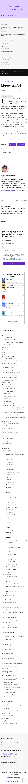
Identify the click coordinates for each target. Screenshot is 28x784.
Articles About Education (10, 405)
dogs (16, 149)
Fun (2, 748)
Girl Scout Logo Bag (10, 494)
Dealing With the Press (9, 658)
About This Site (5, 333)
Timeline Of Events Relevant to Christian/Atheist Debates (15, 726)
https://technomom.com (10, 190)
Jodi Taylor (7, 313)
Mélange (8, 517)
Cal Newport (5, 291)
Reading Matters (7, 598)
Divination (6, 661)
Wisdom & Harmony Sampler (13, 547)
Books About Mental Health (11, 365)
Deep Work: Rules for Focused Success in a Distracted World (13, 288)
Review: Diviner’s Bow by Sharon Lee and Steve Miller (13, 34)
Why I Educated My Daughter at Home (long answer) (15, 418)
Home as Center (6, 382)
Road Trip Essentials (21, 199)
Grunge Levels (7, 393)
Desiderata (7, 610)
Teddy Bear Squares (10, 530)
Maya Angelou (8, 622)
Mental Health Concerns (9, 363)
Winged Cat (8, 545)
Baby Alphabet (9, 462)
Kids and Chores (8, 386)
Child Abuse (6, 425)
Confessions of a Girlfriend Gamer (11, 656)
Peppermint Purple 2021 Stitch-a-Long (15, 583)
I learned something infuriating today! (10, 41)
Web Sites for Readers (10, 632)
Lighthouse (8, 581)
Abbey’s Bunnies (10, 459)
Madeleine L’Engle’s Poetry (11, 620)
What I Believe (5, 718)
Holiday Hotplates (10, 502)
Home (17, 753)
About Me (6, 335)
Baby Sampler (9, 464)
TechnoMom (14, 6)
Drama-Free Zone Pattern (11, 554)
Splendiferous (9, 525)
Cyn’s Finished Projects (10, 450)
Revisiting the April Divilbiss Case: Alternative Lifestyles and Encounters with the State (14, 704)
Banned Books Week (8, 653)
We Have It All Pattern (11, 569)
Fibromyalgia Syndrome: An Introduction (14, 360)
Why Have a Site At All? (9, 344)
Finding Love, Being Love (9, 692)
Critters (3, 81)
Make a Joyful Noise (10, 510)
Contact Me (5, 347)
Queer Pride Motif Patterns (12, 562)
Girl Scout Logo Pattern (11, 557)
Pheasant (8, 520)
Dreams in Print (8, 644)
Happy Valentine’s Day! (7, 51)
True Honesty (7, 713)
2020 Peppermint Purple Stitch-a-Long (15, 452)
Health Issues (5, 354)
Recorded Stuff (8, 443)
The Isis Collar (8, 279)
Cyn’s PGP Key (5, 349)
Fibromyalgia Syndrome (9, 356)
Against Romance (8, 673)
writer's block (7, 152)
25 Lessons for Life (9, 599)
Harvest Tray (9, 500)
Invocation (7, 615)
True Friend (8, 537)
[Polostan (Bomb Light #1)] (3, 299)
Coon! (3, 745)
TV (11, 748)
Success (8, 527)
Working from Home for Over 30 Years (14, 342)
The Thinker (8, 532)
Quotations (6, 593)
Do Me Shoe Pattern (10, 552)
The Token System (9, 391)
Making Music (8, 441)
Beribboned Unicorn (10, 467)
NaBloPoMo (10, 81)
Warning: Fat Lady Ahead (9, 430)
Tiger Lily (8, 535)
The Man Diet (6, 708)
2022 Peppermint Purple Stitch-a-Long (15, 457)
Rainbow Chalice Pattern (11, 564)
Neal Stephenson (8, 297)
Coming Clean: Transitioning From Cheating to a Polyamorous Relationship (15, 678)
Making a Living (8, 337)
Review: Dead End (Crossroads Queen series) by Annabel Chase (13, 28)
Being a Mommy (7, 384)
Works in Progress (9, 574)
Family (7, 753)
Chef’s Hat (8, 479)
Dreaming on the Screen (10, 641)
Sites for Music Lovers (10, 446)
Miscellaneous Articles (7, 649)
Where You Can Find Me (10, 339)
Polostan (7, 296)
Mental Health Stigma (9, 370)
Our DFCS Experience (10, 388)
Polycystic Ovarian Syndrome (10, 377)
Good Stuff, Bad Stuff (8, 757)
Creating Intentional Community (11, 684)
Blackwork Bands (10, 469)
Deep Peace (8, 578)
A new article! (4, 62)
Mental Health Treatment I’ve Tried (12, 372)
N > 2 (5, 699)
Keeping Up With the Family (10, 396)
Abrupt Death (7, 651)
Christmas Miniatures (11, 482)
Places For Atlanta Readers (11, 627)
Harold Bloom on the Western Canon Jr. (14, 612)
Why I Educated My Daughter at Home (12, 403)
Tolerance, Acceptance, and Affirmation (13, 710)
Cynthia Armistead (5, 89)
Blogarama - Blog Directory (14, 777)
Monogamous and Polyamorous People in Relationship (13, 695)
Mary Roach (8, 307)
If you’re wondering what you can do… (10, 57)
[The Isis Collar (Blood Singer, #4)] (3, 282)
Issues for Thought (6, 421)
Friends (4, 352)
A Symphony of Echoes (11, 312)
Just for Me (4, 435)
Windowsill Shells (10, 542)
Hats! (7, 199)
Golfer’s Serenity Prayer (11, 497)
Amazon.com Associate (10, 602)
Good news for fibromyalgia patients (10, 22)
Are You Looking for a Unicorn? (11, 675)
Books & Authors (9, 604)
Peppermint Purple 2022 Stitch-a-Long (15, 586)
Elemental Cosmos (10, 484)
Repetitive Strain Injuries (9, 380)
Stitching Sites (8, 572)
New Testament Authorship (11, 723)
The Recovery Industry (9, 428)
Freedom (8, 492)
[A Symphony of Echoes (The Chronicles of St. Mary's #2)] (3, 315)
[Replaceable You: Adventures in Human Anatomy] (3, 306)
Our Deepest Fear (9, 625)
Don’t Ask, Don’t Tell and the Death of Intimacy (14, 689)
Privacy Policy (5, 668)
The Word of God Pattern (11, 567)
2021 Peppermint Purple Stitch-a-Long (15, 454)
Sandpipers (8, 522)
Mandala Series (9, 512)
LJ (6, 742)
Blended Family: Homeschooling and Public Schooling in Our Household (15, 408)
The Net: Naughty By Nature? (10, 666)
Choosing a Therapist (10, 367)
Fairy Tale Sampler (10, 489)
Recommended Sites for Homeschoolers (14, 412)
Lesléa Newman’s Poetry (10, 617)
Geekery (12, 753)
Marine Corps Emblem (11, 515)
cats (10, 149)
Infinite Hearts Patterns (11, 559)
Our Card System (7, 401)
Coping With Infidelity (9, 682)
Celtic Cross (9, 477)
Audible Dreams (8, 639)
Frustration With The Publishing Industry (13, 663)
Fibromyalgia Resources (10, 358)
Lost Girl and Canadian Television (11, 750)
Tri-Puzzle (8, 588)
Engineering (8, 487)
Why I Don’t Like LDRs (9, 715)
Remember (7, 630)
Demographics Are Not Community (12, 687)
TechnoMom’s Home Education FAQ (13, 414)
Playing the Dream (9, 646)
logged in (11, 208)
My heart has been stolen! (9, 762)
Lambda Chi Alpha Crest (11, 507)
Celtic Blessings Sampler (11, 576)
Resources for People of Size (11, 432)
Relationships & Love (7, 671)
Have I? (3, 46)
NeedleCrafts (7, 448)
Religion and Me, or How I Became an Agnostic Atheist (14, 720)
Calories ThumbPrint (10, 474)
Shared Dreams (7, 635)
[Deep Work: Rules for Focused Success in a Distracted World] (3, 288)
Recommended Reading (9, 701)
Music (5, 436)
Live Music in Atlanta (9, 438)
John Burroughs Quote (11, 504)
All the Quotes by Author (10, 595)
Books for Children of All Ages (12, 607)
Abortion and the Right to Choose (11, 423)
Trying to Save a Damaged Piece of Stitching (16, 540)
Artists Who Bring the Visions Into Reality (14, 636)
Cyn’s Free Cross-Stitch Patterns (12, 550)
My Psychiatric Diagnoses (11, 375)
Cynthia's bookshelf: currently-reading (12, 275)
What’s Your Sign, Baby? (11, 591)
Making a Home (7, 398)
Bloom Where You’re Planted (12, 472)
